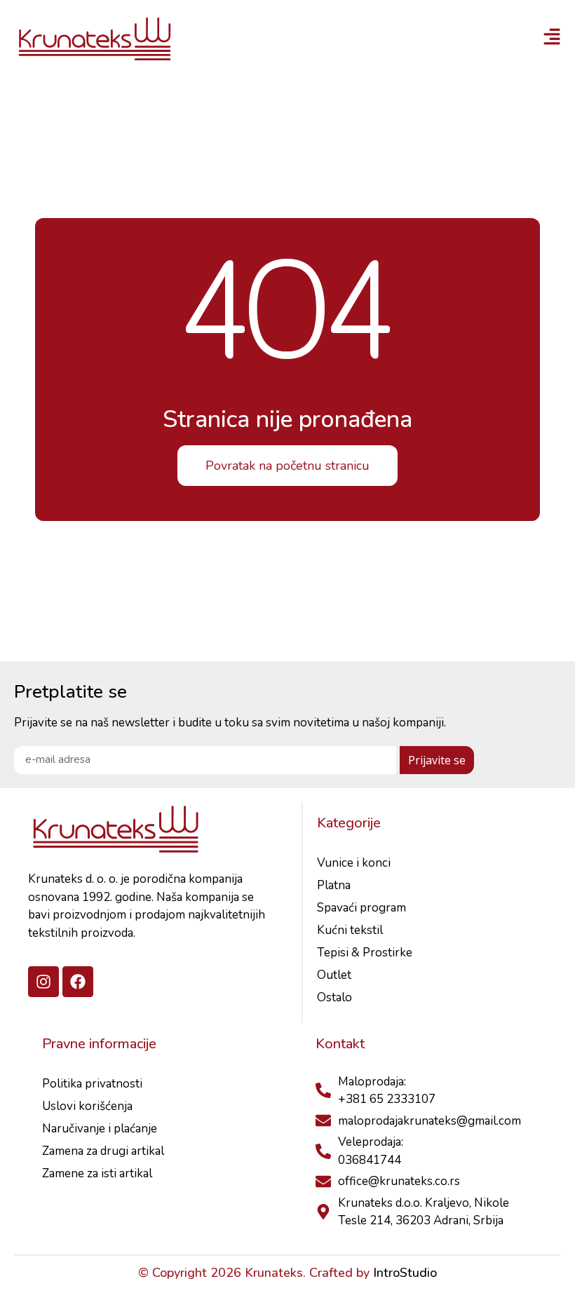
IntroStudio (405, 1272)
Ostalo (334, 997)
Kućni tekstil (350, 930)
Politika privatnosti (92, 1084)
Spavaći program (361, 908)
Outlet (334, 975)
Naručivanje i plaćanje (99, 1129)
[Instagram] (43, 981)
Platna (334, 885)
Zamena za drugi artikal (103, 1151)
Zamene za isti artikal (97, 1173)
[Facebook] (77, 981)
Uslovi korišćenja (87, 1106)
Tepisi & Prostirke (364, 953)
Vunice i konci (354, 863)
